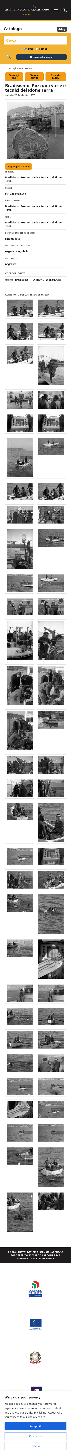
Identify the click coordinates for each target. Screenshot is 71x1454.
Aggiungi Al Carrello (18, 166)
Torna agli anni (14, 76)
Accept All (35, 1426)
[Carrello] (65, 10)
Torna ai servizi (34, 76)
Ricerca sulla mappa (41, 57)
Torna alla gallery (56, 76)
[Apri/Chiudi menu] (56, 10)
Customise (35, 1436)
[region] (35, 1422)
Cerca (9, 57)
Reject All (35, 1446)
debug (62, 29)
